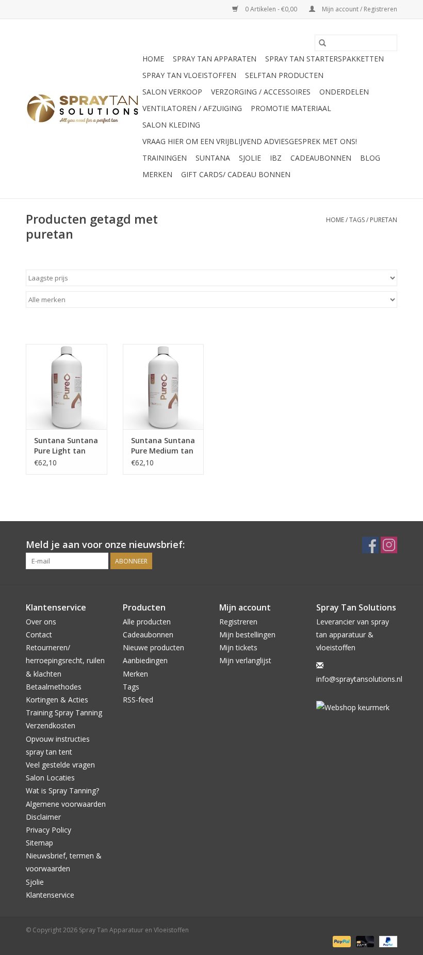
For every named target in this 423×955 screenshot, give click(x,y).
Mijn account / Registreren (358, 9)
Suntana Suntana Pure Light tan (66, 445)
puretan (383, 219)
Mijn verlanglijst (245, 660)
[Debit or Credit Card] (364, 940)
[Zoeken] (322, 43)
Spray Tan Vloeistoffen (189, 75)
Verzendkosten (50, 725)
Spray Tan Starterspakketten (324, 59)
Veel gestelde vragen (60, 765)
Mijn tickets (238, 647)
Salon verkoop (172, 92)
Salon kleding (171, 125)
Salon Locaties (50, 777)
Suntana (213, 158)
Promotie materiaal (291, 108)
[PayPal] (340, 940)
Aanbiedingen (145, 660)
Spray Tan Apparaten (214, 59)
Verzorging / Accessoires (261, 92)
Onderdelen (344, 92)
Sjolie (250, 158)
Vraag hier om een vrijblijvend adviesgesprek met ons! (249, 141)
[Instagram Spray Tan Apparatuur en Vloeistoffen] (389, 545)
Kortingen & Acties (57, 699)
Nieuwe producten (153, 647)
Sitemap (39, 843)
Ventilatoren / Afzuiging (192, 108)
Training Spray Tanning (64, 712)
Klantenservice (50, 895)
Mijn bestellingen (247, 634)
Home (153, 59)
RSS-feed (138, 699)
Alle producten (147, 622)
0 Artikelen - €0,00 (271, 9)
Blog (370, 158)
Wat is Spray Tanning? (62, 790)
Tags (357, 219)
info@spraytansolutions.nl (359, 679)
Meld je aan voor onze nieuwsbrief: (105, 544)
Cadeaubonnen (320, 158)
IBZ (276, 158)
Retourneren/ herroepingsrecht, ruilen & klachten (65, 660)
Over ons (41, 622)
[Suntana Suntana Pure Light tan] (66, 386)
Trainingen (164, 158)
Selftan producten (284, 75)
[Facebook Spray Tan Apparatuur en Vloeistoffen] (370, 545)
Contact (39, 634)
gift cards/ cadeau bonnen (235, 174)
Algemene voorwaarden (66, 804)
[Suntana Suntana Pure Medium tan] (163, 386)
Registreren (238, 622)
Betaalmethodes (54, 687)
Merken (157, 174)
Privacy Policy (48, 830)
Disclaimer (43, 817)
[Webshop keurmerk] (357, 707)
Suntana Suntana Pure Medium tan (163, 445)
